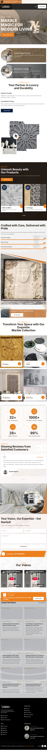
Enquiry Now (28, 716)
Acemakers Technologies (29, 746)
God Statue (6, 364)
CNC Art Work (6, 208)
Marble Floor (4, 730)
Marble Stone (5, 715)
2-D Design (29, 208)
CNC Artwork (4, 726)
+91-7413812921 (17, 1)
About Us (27, 708)
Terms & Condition (29, 714)
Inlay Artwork (4, 732)
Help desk (28, 710)
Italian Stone (4, 717)
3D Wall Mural (6, 397)
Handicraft (4, 728)
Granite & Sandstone (6, 719)
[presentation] (3, 41)
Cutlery (28, 364)
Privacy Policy (28, 712)
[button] (22, 215)
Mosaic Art (4, 734)
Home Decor (29, 397)
